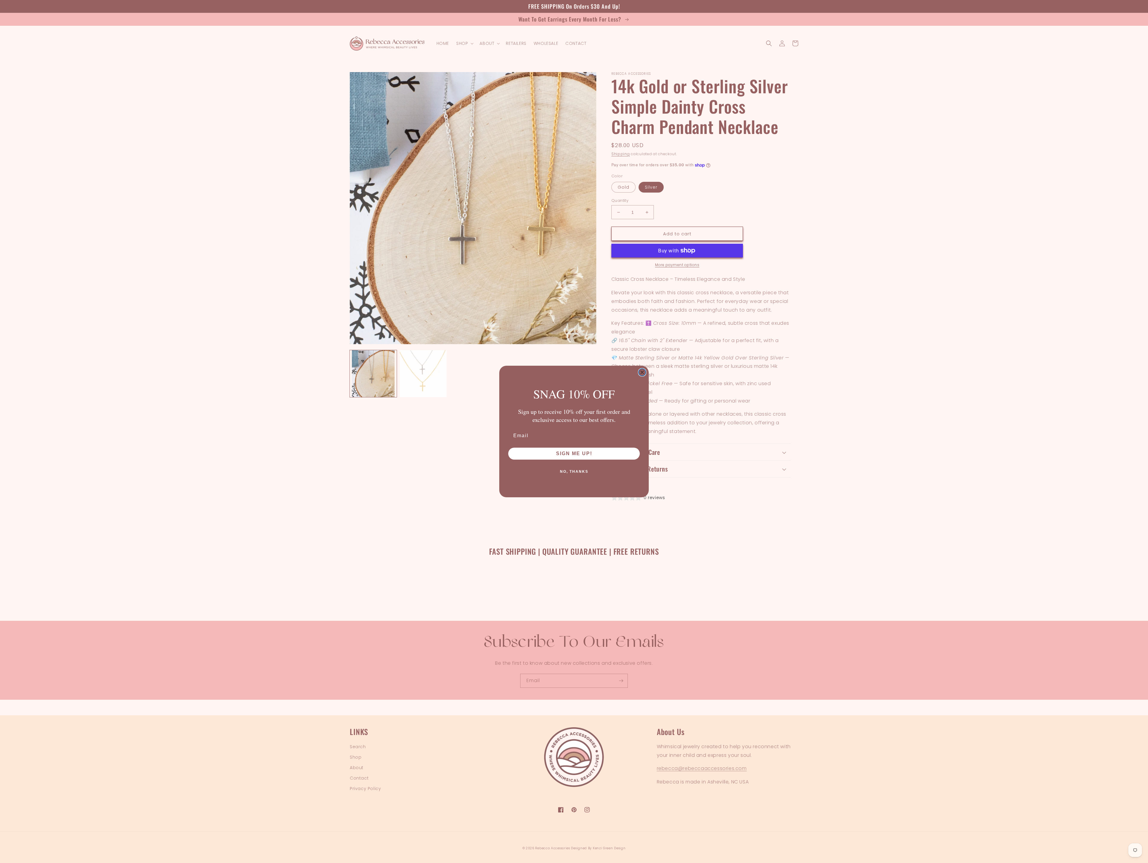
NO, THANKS (574, 471)
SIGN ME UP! (574, 453)
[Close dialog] (642, 372)
